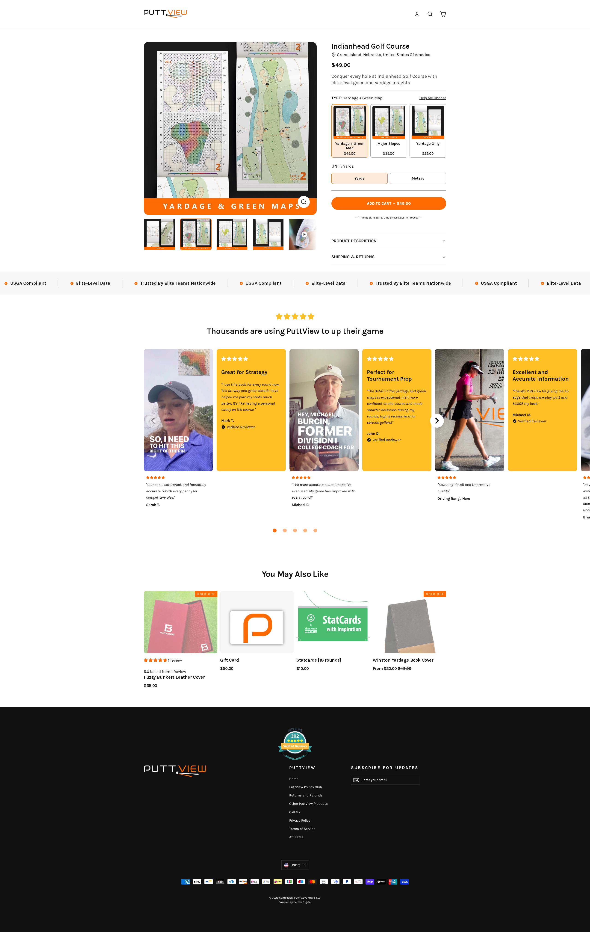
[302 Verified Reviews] (295, 762)
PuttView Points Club (305, 787)
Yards (359, 178)
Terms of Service (302, 829)
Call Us (294, 812)
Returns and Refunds (306, 795)
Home (293, 779)
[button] (275, 530)
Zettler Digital (302, 902)
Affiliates (296, 837)
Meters (418, 178)
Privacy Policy (299, 820)
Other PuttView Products (308, 804)
